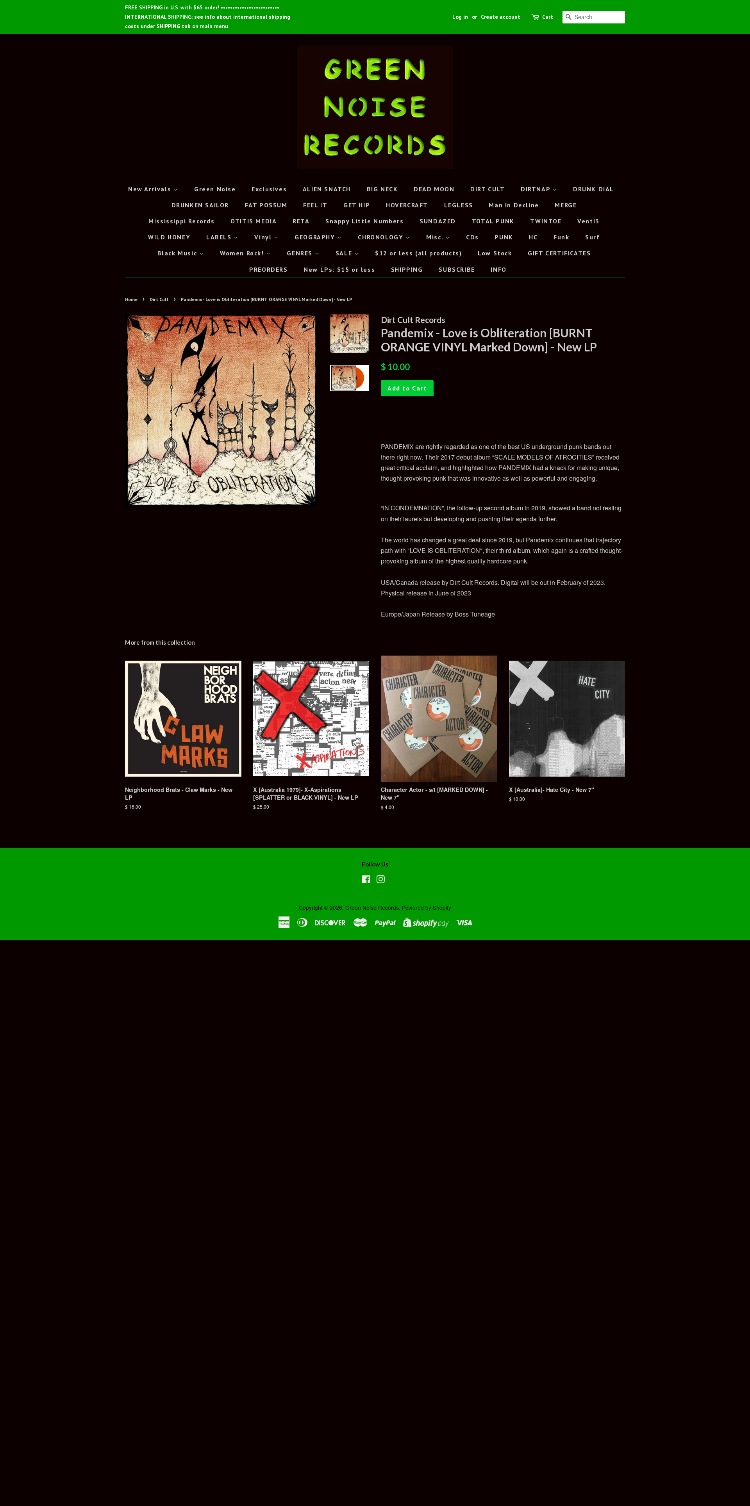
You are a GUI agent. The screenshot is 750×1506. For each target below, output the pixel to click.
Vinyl (264, 237)
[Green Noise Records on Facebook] (366, 880)
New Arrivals (150, 189)
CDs (472, 237)
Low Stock (495, 253)
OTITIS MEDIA (253, 221)
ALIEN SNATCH (327, 189)
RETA (301, 221)
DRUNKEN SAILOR (200, 205)
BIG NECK (382, 189)
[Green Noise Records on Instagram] (380, 880)
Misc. (435, 237)
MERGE (566, 205)
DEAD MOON (434, 189)
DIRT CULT (487, 189)
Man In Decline (514, 205)
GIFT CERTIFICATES (559, 253)
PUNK (504, 237)
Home (131, 299)
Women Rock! (243, 253)
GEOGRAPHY (316, 237)
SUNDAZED (438, 221)
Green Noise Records (372, 907)
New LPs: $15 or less (339, 269)
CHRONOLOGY (381, 237)
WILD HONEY (169, 237)
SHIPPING (407, 269)
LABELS (220, 237)
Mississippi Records (181, 221)
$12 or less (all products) (418, 253)
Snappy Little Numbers (364, 221)
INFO (498, 269)
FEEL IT (315, 205)
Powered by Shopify (426, 907)
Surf (592, 237)
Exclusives (269, 189)
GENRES (300, 253)
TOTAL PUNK (493, 221)
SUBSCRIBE (457, 269)
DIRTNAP (536, 189)
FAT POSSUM (266, 205)
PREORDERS (268, 269)
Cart (547, 16)
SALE (345, 253)
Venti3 (588, 221)
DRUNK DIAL (593, 189)
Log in (460, 16)
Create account (500, 16)
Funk (561, 237)
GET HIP (356, 205)
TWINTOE (545, 221)
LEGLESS (458, 205)
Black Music (178, 253)
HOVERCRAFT (407, 205)
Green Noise (215, 189)
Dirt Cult (159, 299)
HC (533, 237)
